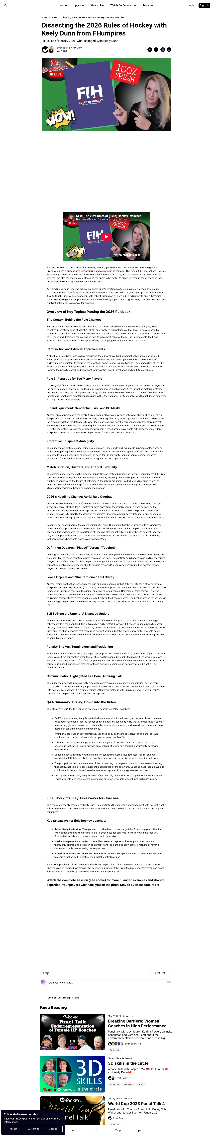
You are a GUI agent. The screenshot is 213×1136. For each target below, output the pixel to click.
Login (51, 997)
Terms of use (42, 1118)
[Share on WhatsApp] (169, 49)
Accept (13, 1128)
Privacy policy (22, 1118)
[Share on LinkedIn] (162, 49)
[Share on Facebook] (156, 49)
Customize (33, 1128)
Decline (53, 1128)
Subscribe (61, 997)
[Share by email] (149, 49)
